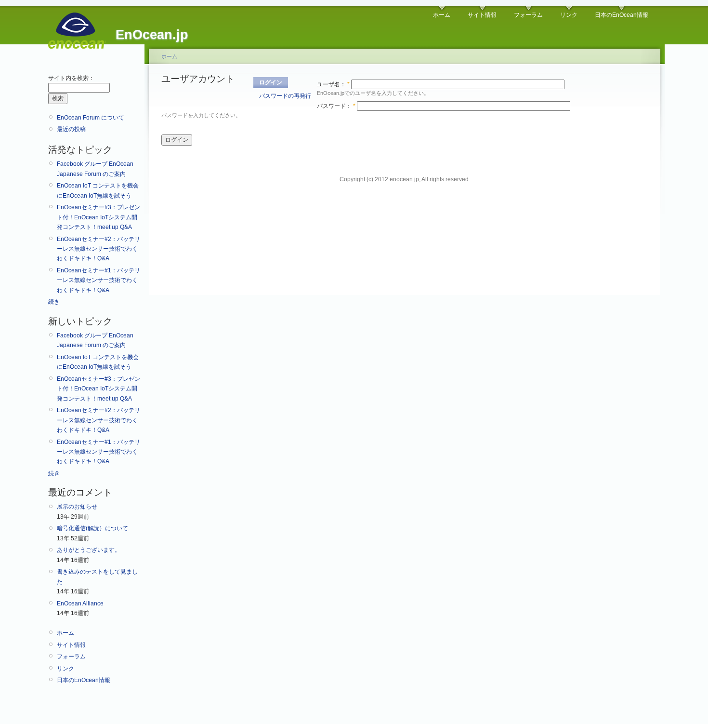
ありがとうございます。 (88, 550)
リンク (568, 15)
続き (54, 301)
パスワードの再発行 (285, 96)
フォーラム (528, 15)
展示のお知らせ (77, 506)
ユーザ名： (333, 84)
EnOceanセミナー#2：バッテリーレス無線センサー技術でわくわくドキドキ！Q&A (98, 249)
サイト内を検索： (71, 78)
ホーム (441, 15)
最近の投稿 (71, 129)
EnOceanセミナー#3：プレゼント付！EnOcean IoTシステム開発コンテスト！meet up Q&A (98, 217)
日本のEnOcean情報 (621, 15)
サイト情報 (482, 15)
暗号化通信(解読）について (92, 528)
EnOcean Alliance (80, 603)
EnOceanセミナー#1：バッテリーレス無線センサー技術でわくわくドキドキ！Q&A (98, 280)
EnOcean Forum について (90, 117)
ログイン (270, 82)
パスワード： (336, 106)
